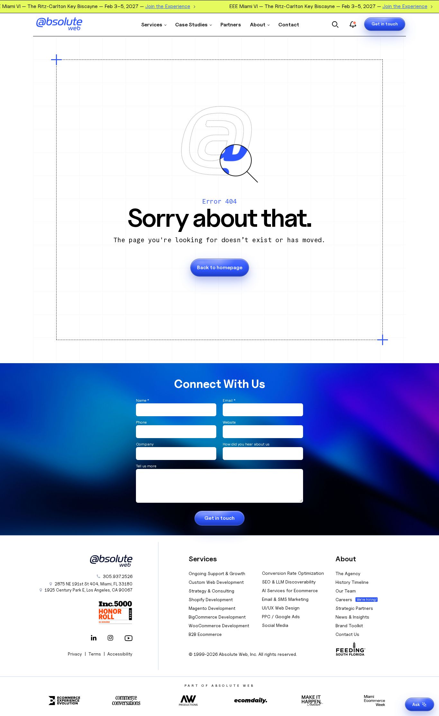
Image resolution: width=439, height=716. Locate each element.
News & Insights (352, 617)
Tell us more (146, 466)
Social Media (275, 625)
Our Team (346, 590)
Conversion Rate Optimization (293, 573)
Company (145, 444)
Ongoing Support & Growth (217, 573)
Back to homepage (219, 267)
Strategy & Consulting (211, 590)
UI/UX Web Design (281, 607)
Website (229, 422)
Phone (141, 422)
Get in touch (385, 23)
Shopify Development (211, 599)
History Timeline (352, 582)
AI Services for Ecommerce (290, 590)
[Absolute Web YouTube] (127, 638)
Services (151, 25)
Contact (288, 25)
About (257, 25)
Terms (94, 653)
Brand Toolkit (349, 625)
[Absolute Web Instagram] (110, 638)
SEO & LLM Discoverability (289, 581)
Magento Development (212, 608)
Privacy (75, 653)
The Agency (348, 573)
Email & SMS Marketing (285, 599)
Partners (230, 25)
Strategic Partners (354, 608)
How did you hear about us (246, 444)
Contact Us (347, 634)
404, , (93, 583)
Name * (142, 400)
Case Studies (191, 25)
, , (88, 589)
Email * (229, 400)
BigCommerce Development (217, 617)
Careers (344, 599)
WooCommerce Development (219, 625)
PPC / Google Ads (281, 616)
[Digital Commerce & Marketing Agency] (68, 23)
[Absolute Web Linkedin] (94, 638)
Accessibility (119, 653)
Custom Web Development (216, 582)
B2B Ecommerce (205, 634)
